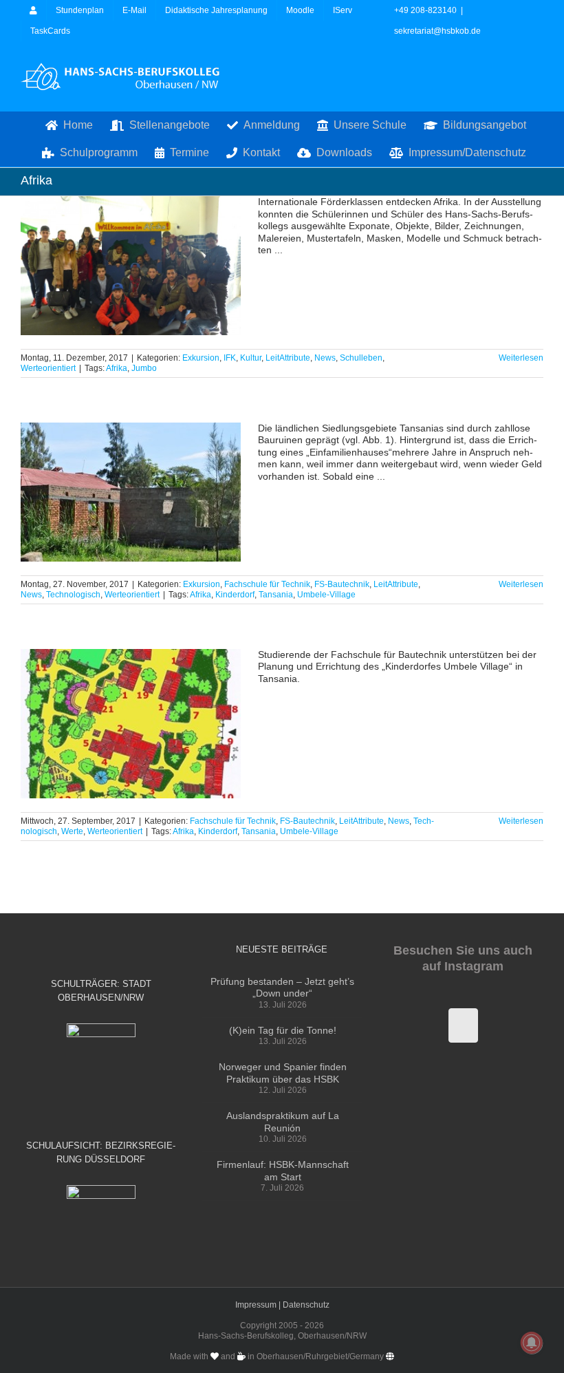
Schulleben (361, 358)
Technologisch (73, 594)
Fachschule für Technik (267, 584)
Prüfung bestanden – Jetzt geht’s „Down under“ (282, 987)
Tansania (276, 594)
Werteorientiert (48, 368)
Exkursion (200, 358)
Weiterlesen (521, 358)
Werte (72, 831)
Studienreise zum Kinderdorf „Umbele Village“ (131, 492)
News (325, 358)
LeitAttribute (287, 358)
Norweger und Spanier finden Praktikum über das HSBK (283, 1073)
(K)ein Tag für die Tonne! (282, 1030)
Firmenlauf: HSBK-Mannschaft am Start (283, 1170)
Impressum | (259, 1305)
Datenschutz (306, 1305)
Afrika (116, 368)
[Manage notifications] (532, 1343)
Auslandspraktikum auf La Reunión (282, 1121)
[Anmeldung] (33, 10)
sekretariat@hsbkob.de (437, 31)
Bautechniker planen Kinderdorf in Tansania (131, 724)
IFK (230, 358)
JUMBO (131, 266)
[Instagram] (463, 1025)
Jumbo (144, 368)
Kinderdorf (234, 594)
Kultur (250, 358)
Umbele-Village (326, 594)
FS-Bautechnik (341, 584)
